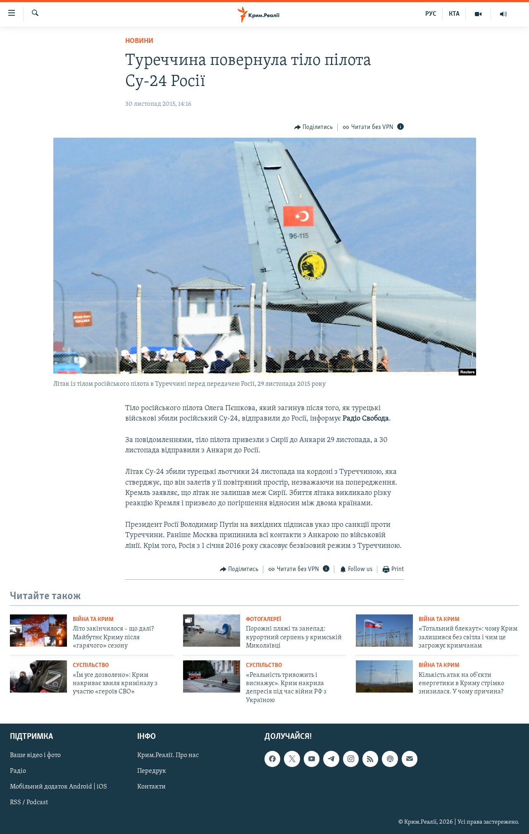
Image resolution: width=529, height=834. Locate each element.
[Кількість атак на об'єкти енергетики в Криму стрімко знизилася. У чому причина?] (384, 676)
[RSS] (370, 759)
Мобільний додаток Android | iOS (58, 787)
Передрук (151, 771)
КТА (454, 14)
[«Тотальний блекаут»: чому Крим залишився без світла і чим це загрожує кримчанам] (384, 630)
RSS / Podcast (29, 803)
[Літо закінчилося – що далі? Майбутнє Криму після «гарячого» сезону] (38, 630)
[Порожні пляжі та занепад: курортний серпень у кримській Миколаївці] (211, 630)
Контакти (151, 787)
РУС (430, 14)
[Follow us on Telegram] (331, 759)
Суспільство (91, 665)
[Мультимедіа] (478, 14)
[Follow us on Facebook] (272, 759)
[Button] (313, 127)
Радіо (18, 771)
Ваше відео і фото (35, 756)
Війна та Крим (93, 620)
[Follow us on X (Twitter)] (292, 759)
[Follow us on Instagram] (351, 759)
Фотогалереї (263, 620)
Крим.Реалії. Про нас (168, 756)
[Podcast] (390, 759)
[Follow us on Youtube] (311, 759)
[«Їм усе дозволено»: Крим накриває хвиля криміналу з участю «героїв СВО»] (38, 676)
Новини (139, 41)
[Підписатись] (409, 759)
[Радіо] (503, 14)
